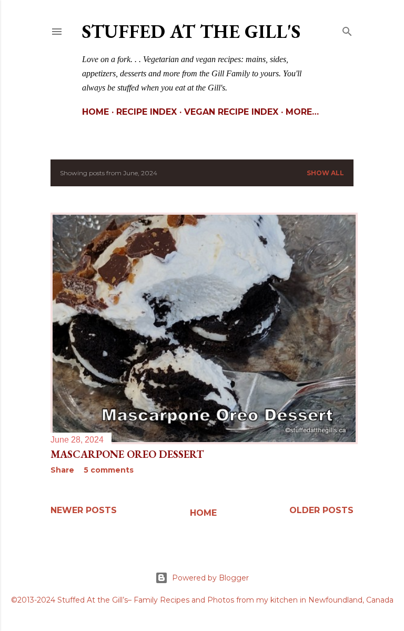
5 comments (109, 470)
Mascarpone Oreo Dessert (127, 454)
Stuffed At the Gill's (191, 31)
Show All (325, 173)
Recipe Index (146, 112)
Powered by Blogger (210, 578)
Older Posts (321, 510)
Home (95, 112)
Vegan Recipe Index (231, 112)
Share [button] (62, 470)
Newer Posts (83, 510)
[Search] (347, 29)
